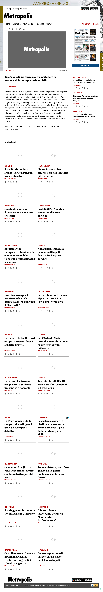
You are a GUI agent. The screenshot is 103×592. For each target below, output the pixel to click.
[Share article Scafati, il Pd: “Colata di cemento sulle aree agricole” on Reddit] (53, 221)
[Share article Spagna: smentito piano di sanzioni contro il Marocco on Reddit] (88, 122)
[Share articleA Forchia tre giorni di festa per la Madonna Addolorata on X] (77, 88)
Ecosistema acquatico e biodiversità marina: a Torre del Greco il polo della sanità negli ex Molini (51, 427)
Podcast (40, 24)
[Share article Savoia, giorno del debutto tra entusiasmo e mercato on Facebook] (6, 526)
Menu (48, 24)
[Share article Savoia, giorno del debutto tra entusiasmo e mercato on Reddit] (19, 526)
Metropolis (7, 8)
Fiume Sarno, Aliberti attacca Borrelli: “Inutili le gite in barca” (53, 172)
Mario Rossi (76, 103)
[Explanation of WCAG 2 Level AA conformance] (94, 586)
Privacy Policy (58, 585)
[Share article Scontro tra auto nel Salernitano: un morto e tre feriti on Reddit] (19, 221)
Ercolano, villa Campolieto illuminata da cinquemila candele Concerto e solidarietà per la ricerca (19, 255)
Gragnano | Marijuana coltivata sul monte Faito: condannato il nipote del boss (19, 472)
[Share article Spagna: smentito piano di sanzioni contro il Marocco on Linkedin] (80, 122)
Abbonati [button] (85, 65)
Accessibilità (66, 585)
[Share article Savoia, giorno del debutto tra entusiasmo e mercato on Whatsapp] (17, 526)
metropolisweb (9, 264)
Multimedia (28, 24)
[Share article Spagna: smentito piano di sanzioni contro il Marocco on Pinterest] (82, 122)
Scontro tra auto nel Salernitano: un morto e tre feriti (18, 212)
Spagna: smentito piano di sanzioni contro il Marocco (84, 115)
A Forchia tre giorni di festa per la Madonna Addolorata (84, 81)
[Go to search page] (30, 8)
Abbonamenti (23, 8)
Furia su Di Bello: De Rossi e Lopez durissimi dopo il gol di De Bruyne (19, 341)
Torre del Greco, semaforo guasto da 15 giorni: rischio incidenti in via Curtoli (53, 472)
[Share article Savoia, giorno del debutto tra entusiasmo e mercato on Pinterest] (14, 526)
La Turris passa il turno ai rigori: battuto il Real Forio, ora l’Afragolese (53, 298)
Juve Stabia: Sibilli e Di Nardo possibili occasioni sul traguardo (52, 384)
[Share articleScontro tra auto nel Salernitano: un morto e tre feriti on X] (8, 221)
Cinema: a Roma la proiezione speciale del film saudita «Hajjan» (85, 98)
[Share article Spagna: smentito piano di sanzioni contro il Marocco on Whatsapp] (85, 122)
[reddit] (23, 29)
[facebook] (6, 29)
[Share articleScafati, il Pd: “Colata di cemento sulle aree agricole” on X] (42, 221)
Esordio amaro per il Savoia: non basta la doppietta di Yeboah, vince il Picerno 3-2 (19, 300)
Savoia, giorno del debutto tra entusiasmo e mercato (19, 512)
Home (7, 24)
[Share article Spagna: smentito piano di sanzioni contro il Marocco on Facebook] (74, 122)
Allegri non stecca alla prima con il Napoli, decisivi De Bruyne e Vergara (51, 253)
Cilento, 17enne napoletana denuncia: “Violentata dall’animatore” (50, 515)
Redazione (15, 8)
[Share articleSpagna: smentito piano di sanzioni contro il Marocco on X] (77, 122)
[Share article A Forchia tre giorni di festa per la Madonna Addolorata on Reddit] (88, 88)
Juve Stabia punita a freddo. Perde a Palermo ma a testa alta (18, 172)
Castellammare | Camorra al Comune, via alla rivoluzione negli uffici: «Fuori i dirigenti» (19, 558)
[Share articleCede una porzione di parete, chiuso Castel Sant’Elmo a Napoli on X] (42, 569)
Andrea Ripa (42, 264)
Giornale (16, 24)
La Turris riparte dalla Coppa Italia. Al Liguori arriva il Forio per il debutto (18, 426)
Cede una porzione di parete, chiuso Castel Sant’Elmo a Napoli (50, 557)
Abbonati (86, 24)
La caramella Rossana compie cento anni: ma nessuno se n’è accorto (17, 384)
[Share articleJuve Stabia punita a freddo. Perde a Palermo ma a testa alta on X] (8, 182)
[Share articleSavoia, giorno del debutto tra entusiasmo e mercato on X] (8, 526)
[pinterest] (16, 29)
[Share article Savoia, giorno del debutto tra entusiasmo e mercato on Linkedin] (11, 526)
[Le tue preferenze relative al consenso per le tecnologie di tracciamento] (100, 589)
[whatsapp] (20, 29)
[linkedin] (13, 29)
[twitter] (9, 29)
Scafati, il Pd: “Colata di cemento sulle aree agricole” (51, 212)
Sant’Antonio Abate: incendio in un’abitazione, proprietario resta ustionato (53, 343)
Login (96, 24)
